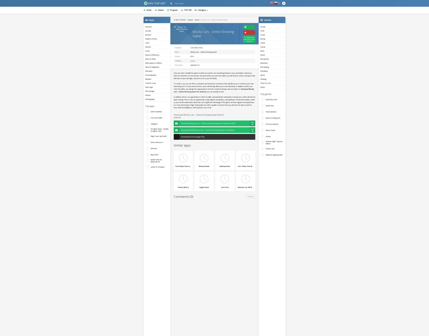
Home (148, 10)
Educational (264, 59)
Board (262, 55)
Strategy (263, 79)
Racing (262, 39)
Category (202, 10)
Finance (148, 95)
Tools (147, 43)
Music (262, 51)
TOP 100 (187, 10)
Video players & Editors (153, 63)
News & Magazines (152, 67)
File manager (150, 91)
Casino (262, 43)
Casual (262, 47)
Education (148, 71)
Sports (262, 75)
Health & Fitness (151, 39)
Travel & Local (150, 83)
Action (262, 87)
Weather (148, 79)
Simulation (264, 71)
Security (148, 31)
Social (147, 51)
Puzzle (262, 35)
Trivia (262, 31)
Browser (148, 35)
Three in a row (265, 83)
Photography (150, 99)
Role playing (264, 67)
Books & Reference (152, 55)
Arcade (262, 27)
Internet (148, 47)
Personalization (150, 75)
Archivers (148, 27)
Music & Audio (150, 59)
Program (174, 10)
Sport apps (149, 87)
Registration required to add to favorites (249, 39)
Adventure (264, 63)
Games (161, 10)
